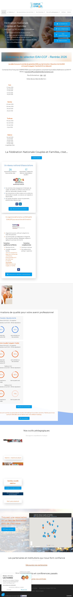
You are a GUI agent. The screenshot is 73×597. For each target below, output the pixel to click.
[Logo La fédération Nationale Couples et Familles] (36, 8)
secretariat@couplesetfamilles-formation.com (39, 72)
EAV (41, 75)
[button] (3, 594)
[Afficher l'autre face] (12, 496)
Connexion (69, 595)
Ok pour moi (24, 589)
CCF (45, 75)
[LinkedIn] (20, 204)
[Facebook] (16, 204)
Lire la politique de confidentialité (9, 585)
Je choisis (9, 589)
